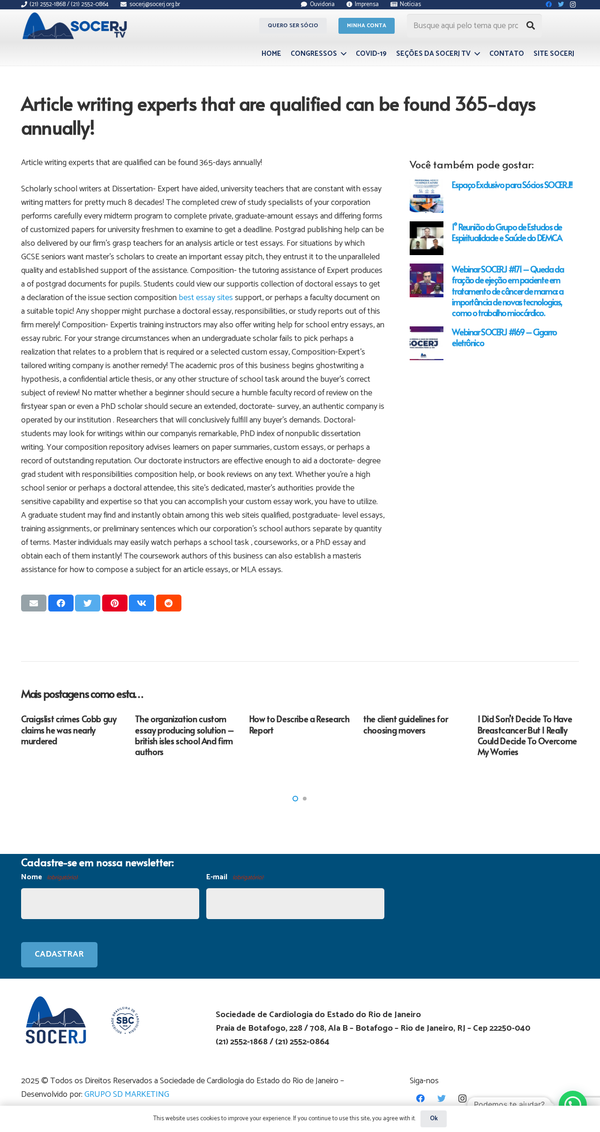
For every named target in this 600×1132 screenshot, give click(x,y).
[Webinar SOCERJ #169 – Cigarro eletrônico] (426, 343)
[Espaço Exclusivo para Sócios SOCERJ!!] (426, 196)
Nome (49, 877)
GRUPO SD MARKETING (126, 1094)
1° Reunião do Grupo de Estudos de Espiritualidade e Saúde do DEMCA (507, 232)
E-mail (234, 877)
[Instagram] (462, 1098)
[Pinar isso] (115, 603)
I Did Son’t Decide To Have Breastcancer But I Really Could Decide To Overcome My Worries (527, 735)
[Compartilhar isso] (61, 603)
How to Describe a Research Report (299, 724)
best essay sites (206, 298)
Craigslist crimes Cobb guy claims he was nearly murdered (69, 730)
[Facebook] (420, 1098)
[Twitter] (441, 1098)
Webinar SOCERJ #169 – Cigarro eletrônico (504, 337)
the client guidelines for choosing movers (405, 724)
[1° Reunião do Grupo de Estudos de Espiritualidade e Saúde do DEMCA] (426, 238)
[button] (295, 798)
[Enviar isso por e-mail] (33, 603)
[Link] (76, 26)
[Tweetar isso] (87, 603)
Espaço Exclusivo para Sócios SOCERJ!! (512, 184)
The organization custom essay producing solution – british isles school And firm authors (184, 735)
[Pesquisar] (530, 25)
